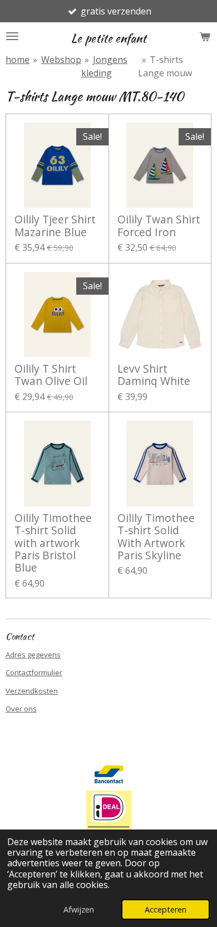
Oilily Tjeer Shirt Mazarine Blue (55, 225)
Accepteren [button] (165, 909)
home (17, 59)
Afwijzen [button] (78, 909)
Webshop (61, 59)
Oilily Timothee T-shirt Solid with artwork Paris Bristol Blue (53, 543)
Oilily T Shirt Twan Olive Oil (50, 375)
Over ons (21, 709)
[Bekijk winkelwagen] (205, 36)
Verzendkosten (32, 691)
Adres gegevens (33, 655)
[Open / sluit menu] (12, 36)
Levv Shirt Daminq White (153, 375)
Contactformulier (34, 672)
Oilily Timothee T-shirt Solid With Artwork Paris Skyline (156, 537)
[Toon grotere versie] (108, 818)
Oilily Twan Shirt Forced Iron (158, 225)
